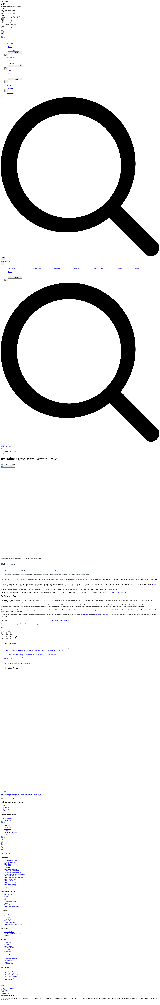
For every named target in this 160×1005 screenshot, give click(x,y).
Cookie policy (8, 963)
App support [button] (8, 834)
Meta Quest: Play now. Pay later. (14, 877)
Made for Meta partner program (13, 924)
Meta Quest (10, 57)
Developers (7, 916)
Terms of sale (8, 905)
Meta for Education (10, 882)
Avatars (3, 627)
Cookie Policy (5, 1000)
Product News (37, 268)
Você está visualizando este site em (11, 6)
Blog (5, 887)
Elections (7, 935)
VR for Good (8, 921)
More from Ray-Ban (10, 876)
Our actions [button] (7, 829)
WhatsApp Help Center (11, 976)
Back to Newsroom (10, 451)
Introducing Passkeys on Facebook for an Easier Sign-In (22, 795)
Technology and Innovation (40, 624)
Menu (10, 47)
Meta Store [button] (7, 825)
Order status (7, 896)
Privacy (119, 268)
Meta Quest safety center (11, 906)
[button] (2, 31)
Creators (6, 914)
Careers (6, 944)
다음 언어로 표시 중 (7, 21)
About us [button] (7, 830)
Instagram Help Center (11, 974)
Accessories (7, 865)
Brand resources (9, 948)
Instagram (10, 624)
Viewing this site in (6, 3)
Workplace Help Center (11, 978)
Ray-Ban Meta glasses (11, 860)
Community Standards (7, 988)
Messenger (16, 624)
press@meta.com (8, 818)
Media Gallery (7, 820)
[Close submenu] (20, 52)
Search (3, 257)
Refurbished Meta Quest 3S (12, 872)
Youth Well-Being (99, 268)
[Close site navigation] (1, 448)
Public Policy (77, 268)
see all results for (5, 261)
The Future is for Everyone (12, 659)
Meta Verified (8, 979)
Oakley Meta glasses (10, 862)
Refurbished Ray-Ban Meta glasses (14, 874)
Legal (6, 903)
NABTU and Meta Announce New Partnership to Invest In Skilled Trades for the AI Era (30, 654)
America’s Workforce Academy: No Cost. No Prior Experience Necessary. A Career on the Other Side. (34, 650)
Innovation (57, 268)
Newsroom (10, 93)
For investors (8, 949)
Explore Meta (11, 70)
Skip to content (5, 1)
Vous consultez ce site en (8, 13)
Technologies (11, 268)
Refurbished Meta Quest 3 (12, 870)
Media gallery (8, 946)
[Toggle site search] (1, 96)
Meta (2, 453)
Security (136, 268)
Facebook (3, 624)
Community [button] (7, 827)
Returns (6, 898)
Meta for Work (8, 881)
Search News (5, 443)
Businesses (7, 917)
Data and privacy (9, 932)
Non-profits (7, 919)
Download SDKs (9, 922)
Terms (6, 962)
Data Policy (4, 990)
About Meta (7, 942)
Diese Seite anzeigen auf (8, 10)
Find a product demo (10, 900)
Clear (2, 259)
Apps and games (9, 867)
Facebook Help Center (11, 971)
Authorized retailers (10, 901)
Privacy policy (8, 960)
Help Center (11, 88)
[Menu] (2, 34)
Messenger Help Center (11, 973)
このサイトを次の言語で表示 (10, 17)
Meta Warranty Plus (10, 879)
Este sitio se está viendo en (8, 24)
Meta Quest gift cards (10, 869)
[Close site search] (2, 263)
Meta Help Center (9, 895)
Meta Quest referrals (10, 884)
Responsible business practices (13, 933)
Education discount (10, 886)
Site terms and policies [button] (11, 832)
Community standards (10, 958)
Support (9, 85)
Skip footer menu (6, 852)
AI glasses (10, 44)
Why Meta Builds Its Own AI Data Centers (17, 663)
